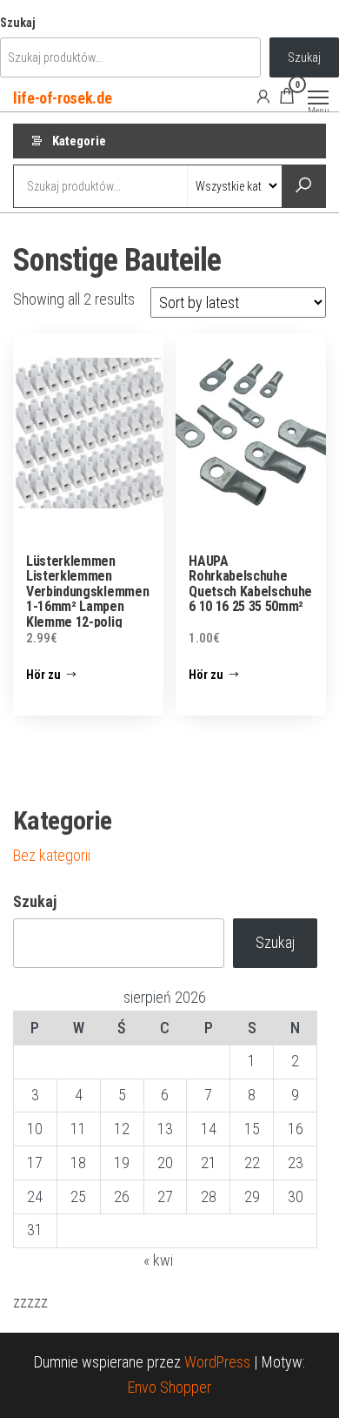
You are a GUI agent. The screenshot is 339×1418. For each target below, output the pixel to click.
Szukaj (18, 23)
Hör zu (43, 675)
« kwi (158, 1260)
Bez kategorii (51, 855)
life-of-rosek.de (62, 98)
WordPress (217, 1362)
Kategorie (79, 141)
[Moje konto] (263, 96)
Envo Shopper (169, 1387)
